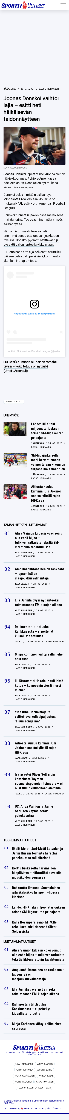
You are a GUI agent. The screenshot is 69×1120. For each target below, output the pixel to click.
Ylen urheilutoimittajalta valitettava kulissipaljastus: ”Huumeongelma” (35, 716)
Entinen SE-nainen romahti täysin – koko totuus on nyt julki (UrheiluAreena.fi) (30, 366)
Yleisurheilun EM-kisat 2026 (34, 1088)
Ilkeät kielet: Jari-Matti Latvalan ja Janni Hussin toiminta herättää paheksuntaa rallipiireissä (37, 853)
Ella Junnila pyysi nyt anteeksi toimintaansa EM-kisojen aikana (38, 602)
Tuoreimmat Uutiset (20, 840)
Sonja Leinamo (45, 1064)
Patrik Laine (46, 1076)
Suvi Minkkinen (24, 1064)
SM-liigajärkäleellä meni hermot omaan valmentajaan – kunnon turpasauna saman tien (48, 462)
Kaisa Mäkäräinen (24, 1076)
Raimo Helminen (23, 1082)
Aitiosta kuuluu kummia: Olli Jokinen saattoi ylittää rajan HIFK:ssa (46, 494)
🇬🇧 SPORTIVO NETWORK (33, 1108)
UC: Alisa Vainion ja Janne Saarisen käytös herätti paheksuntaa (34, 811)
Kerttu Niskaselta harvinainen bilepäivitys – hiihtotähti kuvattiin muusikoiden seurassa (37, 872)
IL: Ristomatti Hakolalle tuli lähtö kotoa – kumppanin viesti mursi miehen (39, 685)
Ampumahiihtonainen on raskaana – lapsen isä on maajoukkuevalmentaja (40, 573)
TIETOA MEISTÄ (11, 1108)
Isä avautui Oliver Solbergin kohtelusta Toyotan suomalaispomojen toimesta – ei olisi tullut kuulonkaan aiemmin (39, 781)
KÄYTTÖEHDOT (54, 1108)
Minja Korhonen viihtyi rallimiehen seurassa (39, 656)
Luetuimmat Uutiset (20, 941)
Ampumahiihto (44, 1070)
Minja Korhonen (24, 1070)
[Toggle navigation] (63, 5)
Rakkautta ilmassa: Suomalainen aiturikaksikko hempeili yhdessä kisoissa (36, 892)
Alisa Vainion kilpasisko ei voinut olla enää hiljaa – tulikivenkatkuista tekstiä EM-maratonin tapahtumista (39, 540)
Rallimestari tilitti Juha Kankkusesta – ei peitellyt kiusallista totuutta (34, 631)
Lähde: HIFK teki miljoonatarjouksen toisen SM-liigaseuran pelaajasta (47, 431)
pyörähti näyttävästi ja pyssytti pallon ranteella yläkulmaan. (31, 242)
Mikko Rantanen (44, 1082)
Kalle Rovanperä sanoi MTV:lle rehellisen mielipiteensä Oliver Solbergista (34, 927)
